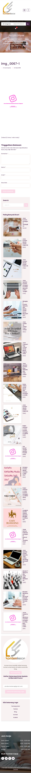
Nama (3, 167)
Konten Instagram (16, 39)
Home (5, 39)
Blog (15, 712)
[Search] (26, 205)
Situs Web (4, 183)
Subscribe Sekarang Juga (15, 692)
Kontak (15, 714)
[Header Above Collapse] (28, 10)
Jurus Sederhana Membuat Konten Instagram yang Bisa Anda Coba (16, 41)
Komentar (4, 153)
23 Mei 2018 (17, 68)
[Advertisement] (15, 80)
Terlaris (15, 709)
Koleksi (15, 717)
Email (3, 175)
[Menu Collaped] (24, 10)
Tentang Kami (15, 706)
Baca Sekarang (15, 673)
